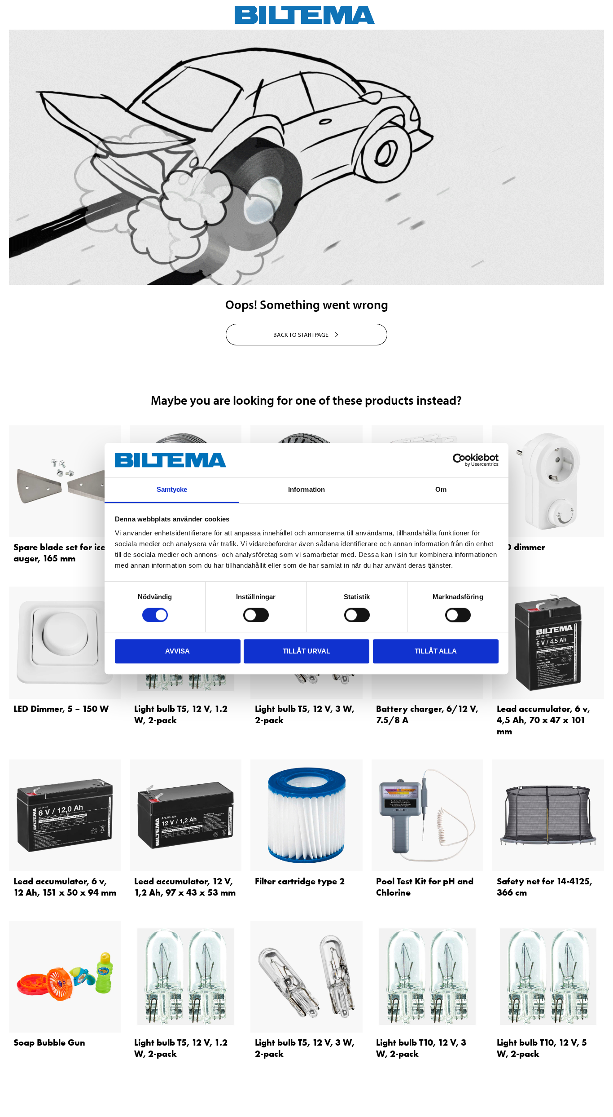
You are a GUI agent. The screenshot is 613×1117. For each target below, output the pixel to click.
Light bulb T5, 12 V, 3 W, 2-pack (305, 714)
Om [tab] (441, 490)
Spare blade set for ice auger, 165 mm (59, 552)
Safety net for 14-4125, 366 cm (544, 886)
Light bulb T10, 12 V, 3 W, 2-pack (421, 1048)
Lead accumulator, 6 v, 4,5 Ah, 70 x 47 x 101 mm (543, 720)
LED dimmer (521, 547)
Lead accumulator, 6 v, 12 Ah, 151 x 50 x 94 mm (64, 886)
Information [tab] (306, 490)
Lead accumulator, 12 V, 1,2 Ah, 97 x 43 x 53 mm (185, 886)
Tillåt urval (306, 651)
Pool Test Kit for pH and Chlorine (424, 886)
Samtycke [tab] (172, 490)
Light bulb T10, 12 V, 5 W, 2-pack (542, 1048)
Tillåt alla (436, 651)
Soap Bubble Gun (49, 1042)
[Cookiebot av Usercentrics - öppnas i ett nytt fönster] (459, 460)
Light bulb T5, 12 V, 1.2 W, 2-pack (181, 714)
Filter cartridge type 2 (300, 881)
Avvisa (177, 651)
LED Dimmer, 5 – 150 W (61, 709)
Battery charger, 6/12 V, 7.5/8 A (427, 714)
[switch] (256, 615)
